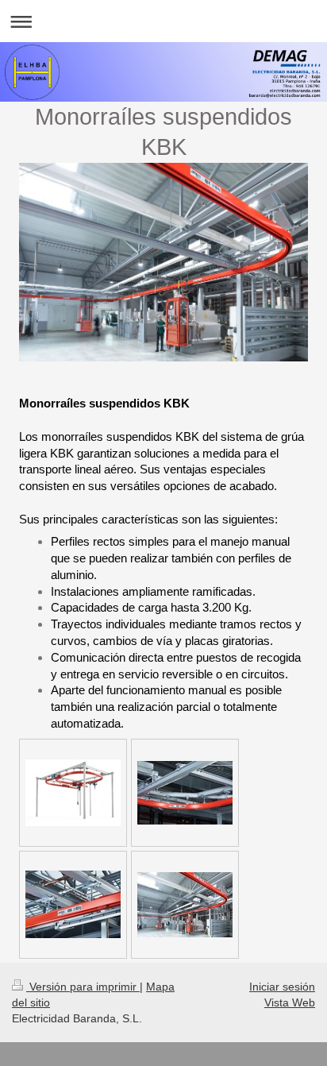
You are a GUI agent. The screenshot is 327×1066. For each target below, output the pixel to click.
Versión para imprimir (83, 986)
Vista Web (289, 1002)
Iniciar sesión (282, 986)
